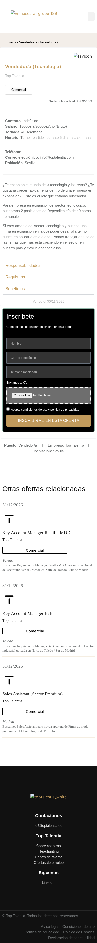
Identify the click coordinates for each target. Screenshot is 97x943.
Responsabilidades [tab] (23, 265)
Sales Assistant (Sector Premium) (32, 693)
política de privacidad (64, 409)
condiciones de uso (34, 409)
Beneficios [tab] (15, 288)
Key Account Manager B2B (27, 613)
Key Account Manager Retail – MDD (36, 532)
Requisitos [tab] (15, 277)
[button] (91, 16)
